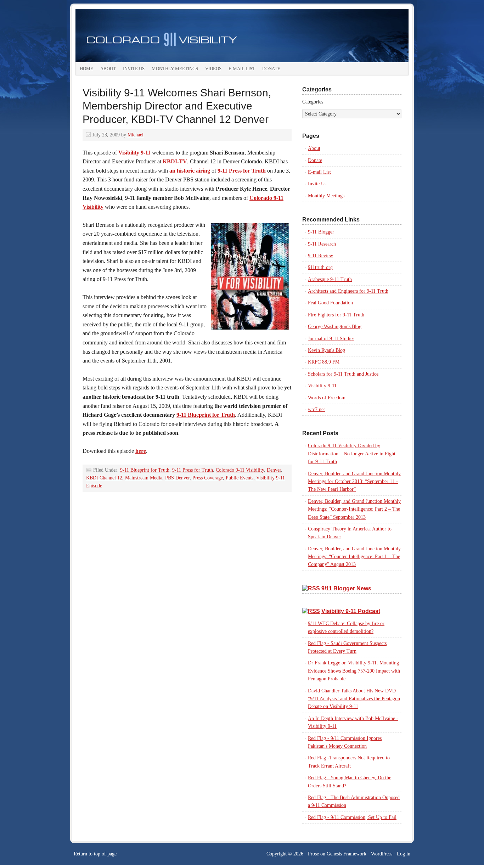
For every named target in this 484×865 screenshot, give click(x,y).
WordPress (381, 853)
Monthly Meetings (175, 68)
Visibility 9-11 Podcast (350, 611)
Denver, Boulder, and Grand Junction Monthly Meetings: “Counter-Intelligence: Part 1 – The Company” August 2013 (354, 556)
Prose (313, 853)
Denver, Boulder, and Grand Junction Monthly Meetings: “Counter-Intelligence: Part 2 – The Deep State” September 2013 (354, 509)
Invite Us (134, 68)
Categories (312, 102)
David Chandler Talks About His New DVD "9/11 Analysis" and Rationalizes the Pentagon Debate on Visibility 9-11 (354, 698)
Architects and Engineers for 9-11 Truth (348, 291)
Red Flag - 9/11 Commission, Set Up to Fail (352, 817)
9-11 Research (322, 244)
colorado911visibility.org (242, 35)
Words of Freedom (326, 397)
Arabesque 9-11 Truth (330, 279)
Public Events (239, 478)
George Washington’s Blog (334, 326)
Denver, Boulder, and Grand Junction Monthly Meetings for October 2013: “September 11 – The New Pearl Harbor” (354, 481)
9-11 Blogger (321, 232)
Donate (271, 68)
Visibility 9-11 (322, 385)
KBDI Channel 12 (104, 478)
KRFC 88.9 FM (323, 362)
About (108, 68)
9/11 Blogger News (346, 588)
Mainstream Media (143, 478)
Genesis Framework (346, 853)
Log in (403, 853)
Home (86, 68)
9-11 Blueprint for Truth (205, 415)
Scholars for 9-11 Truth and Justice (343, 374)
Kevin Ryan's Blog (326, 350)
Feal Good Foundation (330, 302)
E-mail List (242, 68)
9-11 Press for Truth (192, 470)
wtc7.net (316, 409)
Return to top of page (95, 853)
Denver (274, 470)
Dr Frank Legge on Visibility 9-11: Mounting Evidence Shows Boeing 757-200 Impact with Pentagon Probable (354, 670)
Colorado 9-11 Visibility (240, 470)
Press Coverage (207, 478)
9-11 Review (320, 255)
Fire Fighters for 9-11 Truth (336, 315)
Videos (213, 68)
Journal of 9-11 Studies (331, 338)
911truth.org (320, 267)
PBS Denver (177, 478)
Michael (135, 134)
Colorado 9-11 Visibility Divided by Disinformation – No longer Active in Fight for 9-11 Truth (351, 453)
